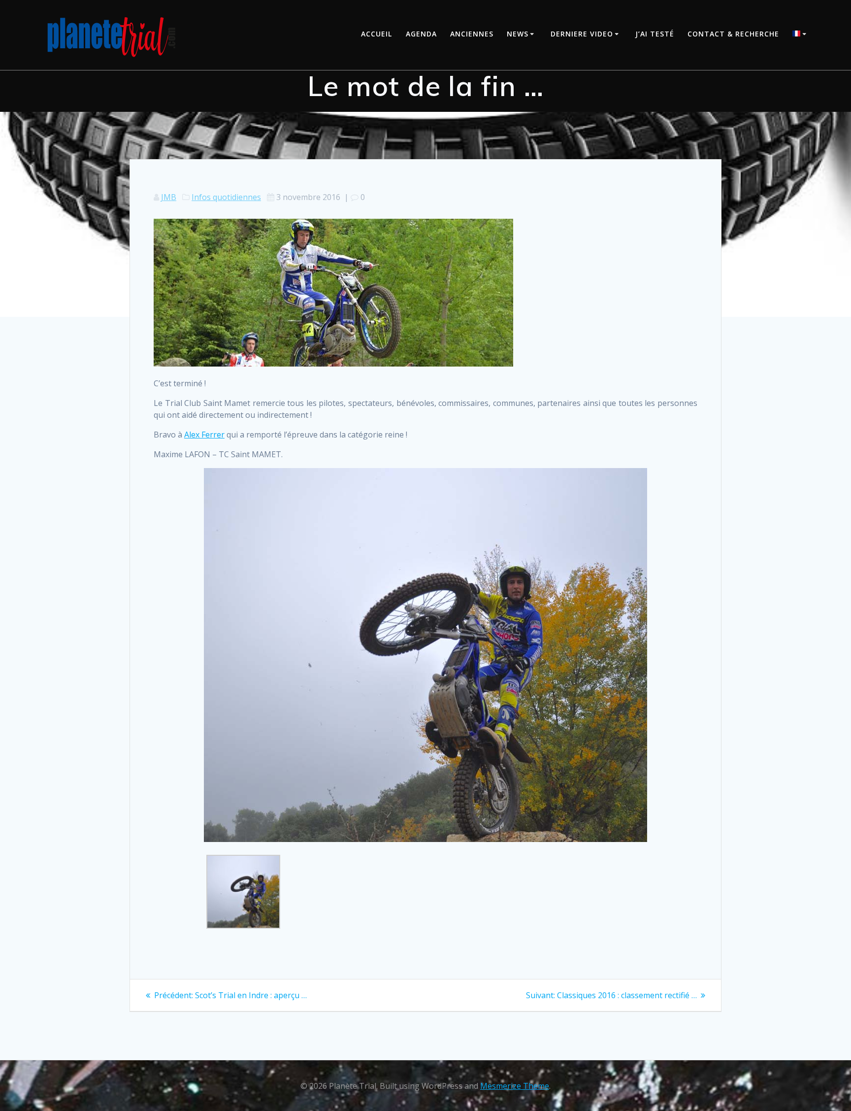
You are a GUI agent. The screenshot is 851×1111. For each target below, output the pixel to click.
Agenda (421, 33)
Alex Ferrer (204, 434)
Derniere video (582, 33)
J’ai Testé (654, 33)
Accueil (376, 33)
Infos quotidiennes (226, 197)
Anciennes (471, 33)
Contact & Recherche (733, 33)
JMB (168, 197)
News (517, 33)
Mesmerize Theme (514, 1085)
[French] (800, 35)
